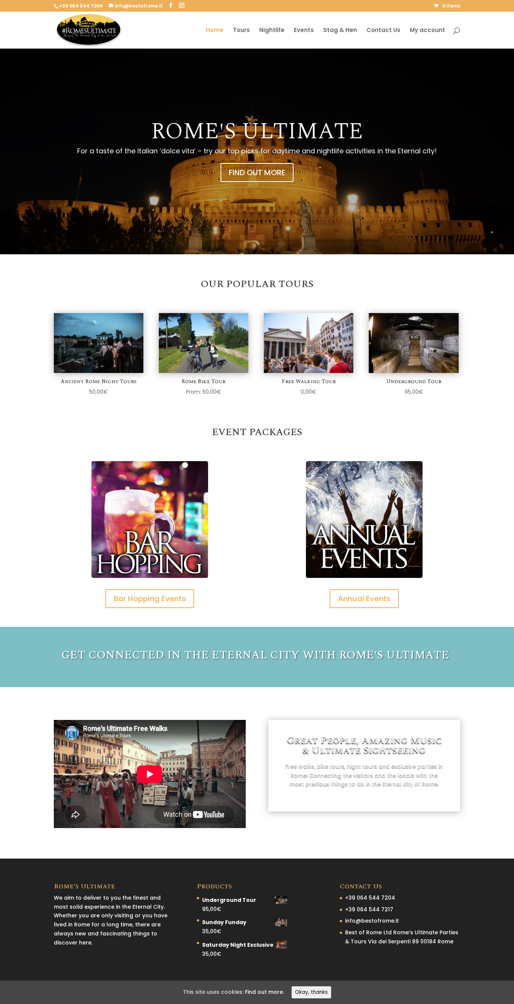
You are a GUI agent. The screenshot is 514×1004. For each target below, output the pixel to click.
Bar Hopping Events (150, 598)
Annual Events (364, 598)
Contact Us (383, 31)
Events (304, 31)
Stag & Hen (340, 31)
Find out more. (264, 992)
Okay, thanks (311, 992)
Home (215, 31)
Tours (241, 31)
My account (427, 31)
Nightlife (271, 31)
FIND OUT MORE (257, 172)
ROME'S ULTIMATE (257, 131)
